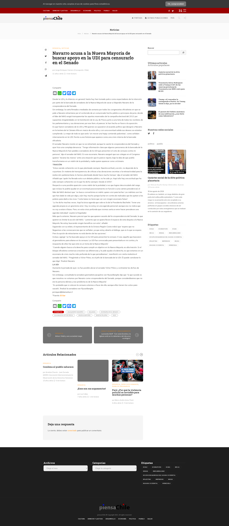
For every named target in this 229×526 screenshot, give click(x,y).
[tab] (157, 63)
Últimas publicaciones (157, 18)
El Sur (62, 295)
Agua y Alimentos (109, 331)
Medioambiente (124, 331)
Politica (97, 10)
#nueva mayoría (84, 315)
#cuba (174, 229)
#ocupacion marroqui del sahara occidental (165, 237)
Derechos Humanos (129, 384)
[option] (58, 371)
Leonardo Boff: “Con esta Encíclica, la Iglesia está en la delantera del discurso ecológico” (115, 336)
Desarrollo (75, 10)
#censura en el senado (109, 312)
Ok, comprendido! (176, 4)
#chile (151, 229)
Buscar (151, 48)
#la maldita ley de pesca (63, 315)
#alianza (92, 312)
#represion (166, 241)
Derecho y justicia (60, 10)
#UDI (114, 315)
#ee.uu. (151, 233)
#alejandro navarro (75, 312)
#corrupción (163, 229)
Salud (114, 10)
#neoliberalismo (175, 233)
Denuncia (56, 48)
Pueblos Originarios (121, 386)
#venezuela (173, 245)
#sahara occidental (156, 245)
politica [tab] (151, 144)
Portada (138, 18)
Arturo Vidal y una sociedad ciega (68, 336)
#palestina (153, 241)
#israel (161, 233)
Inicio (79, 33)
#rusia (177, 241)
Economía (87, 10)
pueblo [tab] (160, 144)
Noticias (86, 33)
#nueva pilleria (101, 315)
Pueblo (106, 10)
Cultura (46, 10)
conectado (72, 430)
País (172, 18)
